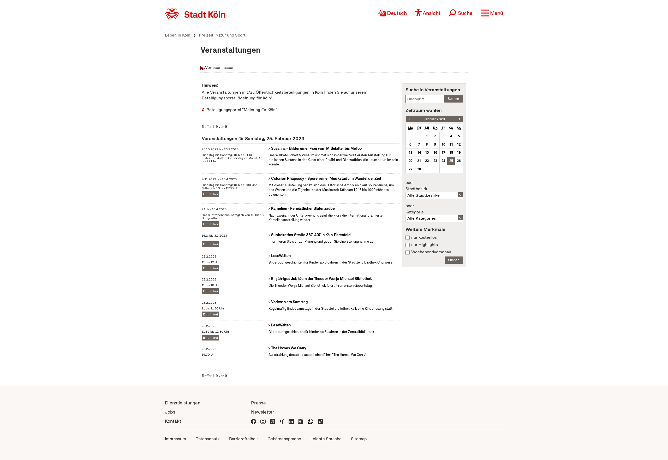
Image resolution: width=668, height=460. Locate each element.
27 (410, 169)
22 (427, 160)
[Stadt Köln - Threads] (272, 421)
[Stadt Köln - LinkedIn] (291, 421)
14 (419, 152)
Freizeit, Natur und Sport (222, 35)
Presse (258, 403)
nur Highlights (424, 245)
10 (443, 144)
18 (451, 152)
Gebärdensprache (284, 438)
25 (451, 160)
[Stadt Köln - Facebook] (253, 421)
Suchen (453, 99)
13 (410, 152)
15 (427, 152)
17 (443, 152)
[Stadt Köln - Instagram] (263, 421)
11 (451, 144)
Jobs (170, 412)
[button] (492, 13)
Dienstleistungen (182, 403)
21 (419, 160)
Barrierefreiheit (243, 438)
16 (435, 152)
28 (419, 169)
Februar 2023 (434, 119)
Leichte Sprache (326, 438)
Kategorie (414, 209)
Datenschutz (207, 438)
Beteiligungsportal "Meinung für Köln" (241, 109)
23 (435, 160)
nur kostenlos (424, 237)
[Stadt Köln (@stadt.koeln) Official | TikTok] (321, 421)
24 (443, 160)
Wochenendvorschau (431, 252)
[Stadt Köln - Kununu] (300, 421)
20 (410, 160)
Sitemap (359, 438)
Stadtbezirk (416, 186)
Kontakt (173, 421)
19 (459, 152)
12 (459, 144)
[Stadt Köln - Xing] (281, 421)
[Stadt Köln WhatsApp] (310, 421)
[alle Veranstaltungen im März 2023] (459, 119)
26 (459, 160)
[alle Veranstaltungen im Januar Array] (409, 119)
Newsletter (262, 412)
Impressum (175, 438)
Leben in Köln (177, 35)
